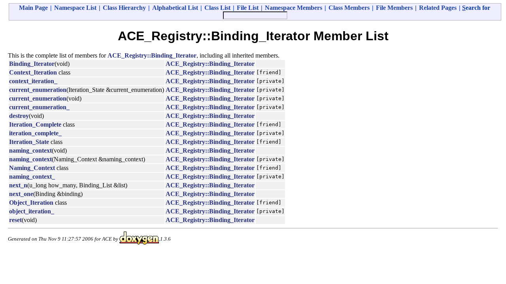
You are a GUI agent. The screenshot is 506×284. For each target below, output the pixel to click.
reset (15, 220)
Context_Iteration (33, 72)
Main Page (33, 7)
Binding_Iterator (32, 63)
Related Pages (438, 7)
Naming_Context (32, 167)
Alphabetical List (175, 7)
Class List (217, 7)
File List (248, 7)
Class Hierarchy (124, 7)
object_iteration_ (31, 211)
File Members (394, 7)
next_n (18, 185)
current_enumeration (37, 89)
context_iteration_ (33, 81)
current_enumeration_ (39, 107)
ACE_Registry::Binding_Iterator (152, 55)
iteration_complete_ (35, 133)
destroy (19, 115)
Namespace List (75, 7)
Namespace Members (293, 7)
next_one (21, 194)
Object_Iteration (31, 202)
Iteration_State (29, 141)
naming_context (30, 150)
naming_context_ (32, 176)
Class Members (349, 7)
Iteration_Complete (35, 124)
